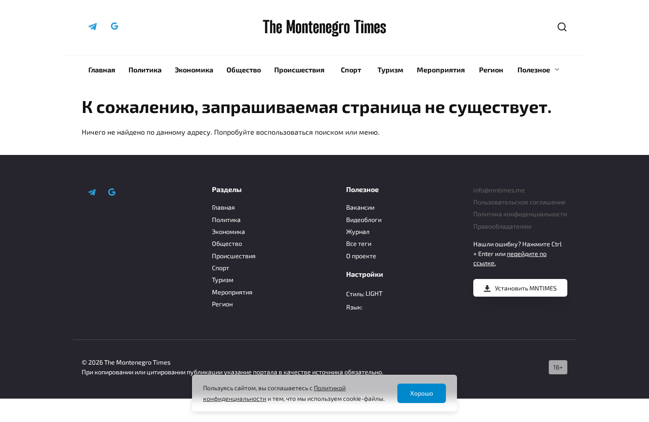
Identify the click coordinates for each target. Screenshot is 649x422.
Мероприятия (441, 69)
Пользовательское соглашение (519, 202)
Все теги (358, 243)
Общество (243, 69)
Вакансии (360, 207)
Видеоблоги (363, 219)
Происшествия (299, 69)
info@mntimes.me (499, 190)
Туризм (390, 69)
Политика (145, 69)
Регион (491, 69)
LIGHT (374, 293)
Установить (526, 288)
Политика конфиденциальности (520, 214)
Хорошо (421, 393)
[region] (324, 393)
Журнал (358, 231)
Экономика (194, 69)
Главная (101, 69)
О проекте (361, 256)
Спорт (351, 69)
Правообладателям (502, 226)
